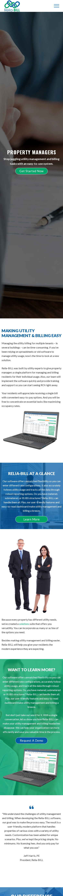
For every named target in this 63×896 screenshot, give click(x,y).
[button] (56, 6)
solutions (24, 623)
